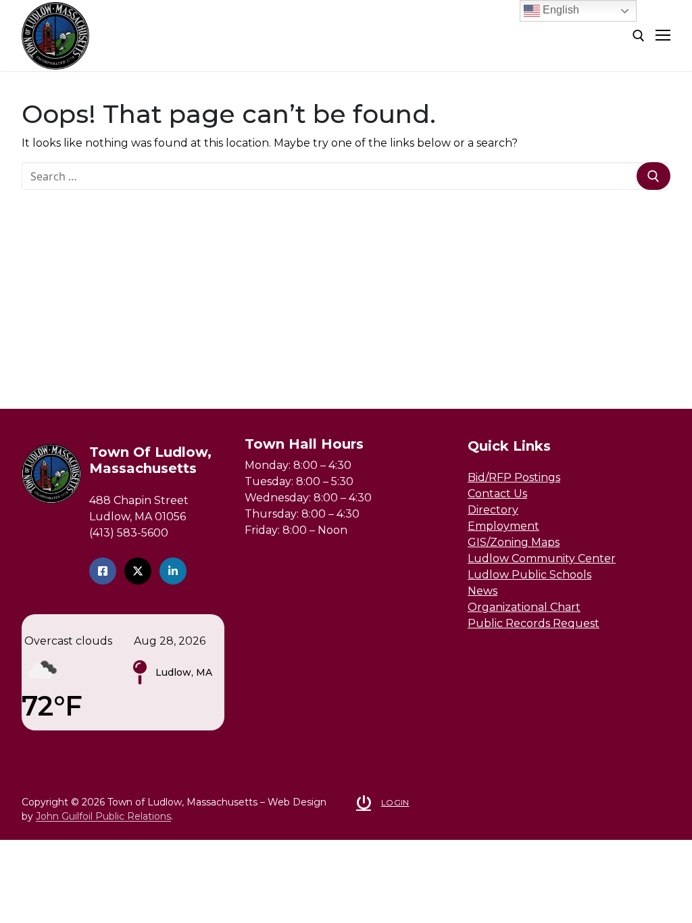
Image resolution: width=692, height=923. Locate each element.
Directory (493, 509)
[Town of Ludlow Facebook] (102, 570)
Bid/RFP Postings (514, 477)
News (482, 590)
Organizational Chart (524, 607)
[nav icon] (663, 36)
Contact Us (497, 493)
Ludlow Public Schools (529, 574)
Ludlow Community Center (542, 558)
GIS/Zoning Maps (514, 542)
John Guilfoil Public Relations (103, 816)
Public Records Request (533, 623)
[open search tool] (639, 36)
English (559, 10)
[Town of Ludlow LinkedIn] (173, 570)
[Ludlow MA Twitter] (137, 570)
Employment (503, 526)
